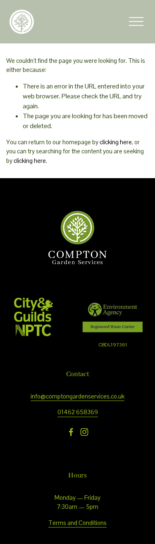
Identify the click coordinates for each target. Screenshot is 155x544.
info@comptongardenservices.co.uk (77, 396)
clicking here (116, 142)
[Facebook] (71, 432)
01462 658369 (77, 412)
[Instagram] (84, 432)
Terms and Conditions (77, 523)
